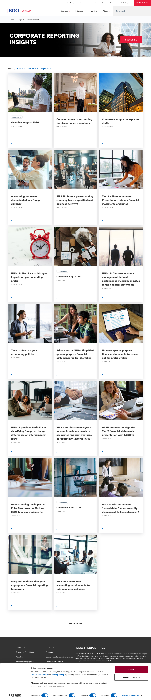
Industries (79, 11)
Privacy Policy (58, 675)
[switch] (72, 695)
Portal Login (125, 3)
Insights (94, 11)
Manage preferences (130, 695)
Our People (71, 3)
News (103, 3)
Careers (113, 3)
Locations (83, 3)
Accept (131, 669)
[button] (142, 3)
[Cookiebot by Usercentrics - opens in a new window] (15, 695)
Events (94, 3)
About (105, 11)
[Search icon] (117, 11)
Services (64, 11)
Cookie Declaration (39, 675)
